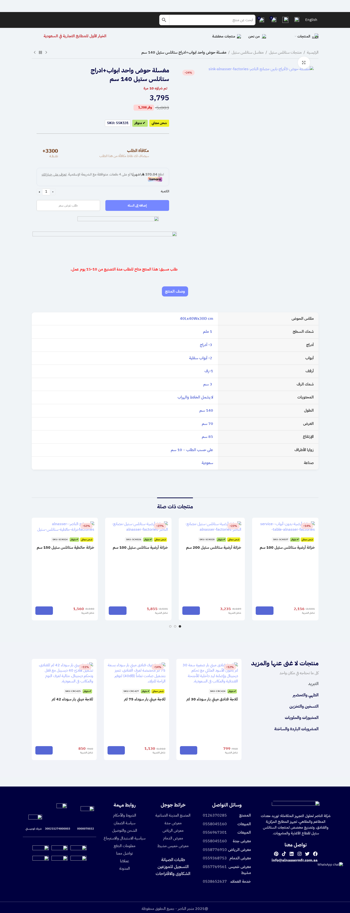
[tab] (175, 291)
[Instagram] (299, 853)
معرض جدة (173, 823)
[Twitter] (307, 853)
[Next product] (35, 53)
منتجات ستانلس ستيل (285, 52)
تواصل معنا (124, 853)
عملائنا (124, 861)
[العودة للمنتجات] (40, 53)
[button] (265, 610)
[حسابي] (297, 20)
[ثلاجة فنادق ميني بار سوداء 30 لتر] (209, 673)
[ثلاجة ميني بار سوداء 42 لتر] (64, 673)
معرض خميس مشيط (173, 846)
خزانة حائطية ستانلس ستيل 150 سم (65, 547)
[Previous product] (46, 53)
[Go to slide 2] (175, 626)
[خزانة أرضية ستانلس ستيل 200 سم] (212, 526)
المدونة (124, 868)
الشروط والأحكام (124, 815)
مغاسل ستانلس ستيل (248, 52)
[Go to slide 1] (180, 626)
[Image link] (296, 805)
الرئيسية (312, 52)
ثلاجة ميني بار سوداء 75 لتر (144, 699)
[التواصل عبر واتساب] (330, 864)
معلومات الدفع (124, 846)
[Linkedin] (291, 853)
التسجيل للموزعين (173, 866)
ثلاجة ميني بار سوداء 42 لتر (72, 699)
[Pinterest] (276, 853)
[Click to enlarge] (304, 63)
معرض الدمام (173, 838)
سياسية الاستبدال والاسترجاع (125, 838)
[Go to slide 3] (170, 626)
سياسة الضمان (124, 823)
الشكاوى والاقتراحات (173, 873)
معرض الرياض (173, 830)
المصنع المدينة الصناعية (173, 815)
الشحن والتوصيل (124, 830)
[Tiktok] (284, 853)
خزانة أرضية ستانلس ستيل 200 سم (213, 547)
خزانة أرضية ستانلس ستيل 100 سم (287, 547)
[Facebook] (315, 853)
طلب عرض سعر (68, 205)
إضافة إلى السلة (137, 205)
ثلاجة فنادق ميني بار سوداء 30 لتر (212, 699)
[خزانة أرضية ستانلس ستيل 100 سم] (285, 526)
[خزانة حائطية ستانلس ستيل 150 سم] (65, 526)
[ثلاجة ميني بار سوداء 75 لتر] (136, 673)
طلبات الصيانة (173, 859)
